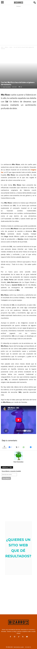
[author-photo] (18, 455)
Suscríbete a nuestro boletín (11, 471)
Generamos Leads (19, 647)
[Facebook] (10, 637)
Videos (10, 47)
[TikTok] (19, 637)
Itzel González (7, 87)
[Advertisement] (18, 26)
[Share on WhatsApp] (25, 447)
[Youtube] (27, 637)
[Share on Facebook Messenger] (32, 447)
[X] (23, 637)
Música (6, 47)
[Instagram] (14, 637)
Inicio (2, 47)
